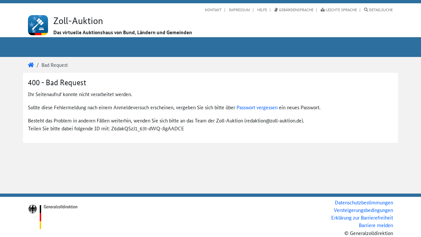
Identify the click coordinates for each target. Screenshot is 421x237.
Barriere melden (376, 225)
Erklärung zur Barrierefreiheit (362, 217)
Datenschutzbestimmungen (364, 202)
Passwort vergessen (257, 107)
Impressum (239, 10)
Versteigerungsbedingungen (363, 209)
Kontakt (213, 10)
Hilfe (261, 10)
